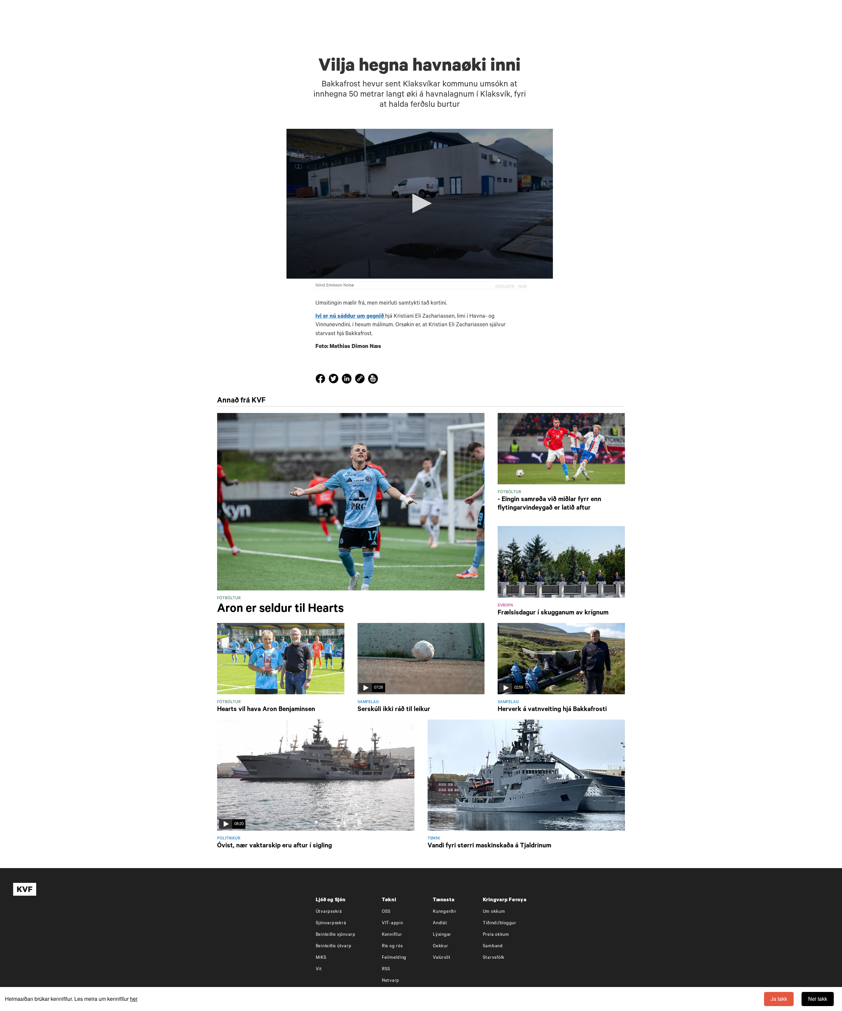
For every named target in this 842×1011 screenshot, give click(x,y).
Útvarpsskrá (329, 911)
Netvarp (390, 980)
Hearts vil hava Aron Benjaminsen (266, 710)
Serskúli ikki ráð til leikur (394, 710)
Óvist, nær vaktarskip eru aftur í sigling (274, 846)
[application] (419, 204)
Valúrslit (442, 957)
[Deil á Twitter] (334, 380)
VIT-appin (392, 923)
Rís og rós (392, 946)
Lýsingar (442, 934)
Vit (319, 969)
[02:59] (561, 659)
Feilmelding (394, 957)
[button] (419, 203)
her (133, 998)
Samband (493, 946)
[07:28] (421, 659)
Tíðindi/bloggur (499, 923)
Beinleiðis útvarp (334, 946)
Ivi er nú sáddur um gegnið (350, 317)
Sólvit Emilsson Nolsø (334, 286)
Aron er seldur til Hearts (280, 609)
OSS (386, 911)
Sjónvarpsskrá (331, 923)
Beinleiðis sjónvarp (336, 934)
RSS (386, 969)
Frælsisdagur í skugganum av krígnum (553, 613)
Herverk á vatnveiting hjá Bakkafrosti (552, 710)
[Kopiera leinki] (360, 379)
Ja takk (779, 998)
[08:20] (315, 775)
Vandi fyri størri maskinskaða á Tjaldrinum (489, 846)
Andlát (440, 923)
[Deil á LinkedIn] (348, 380)
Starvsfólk (494, 957)
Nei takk (817, 998)
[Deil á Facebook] (321, 380)
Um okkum (494, 911)
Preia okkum (496, 934)
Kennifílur (392, 934)
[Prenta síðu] (373, 379)
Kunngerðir (445, 911)
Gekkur (440, 946)
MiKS (321, 957)
